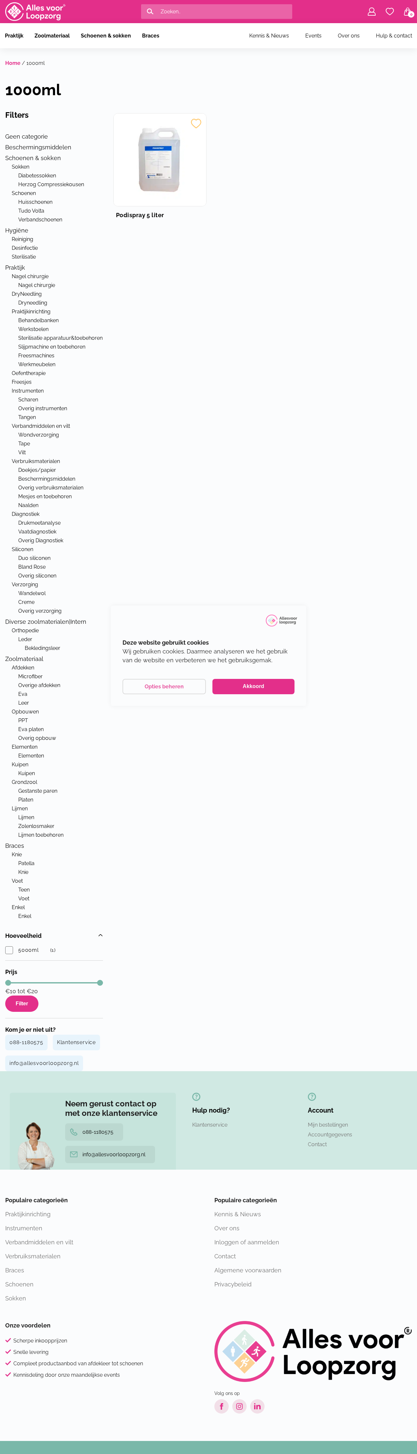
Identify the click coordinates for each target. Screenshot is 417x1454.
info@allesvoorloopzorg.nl (44, 1063)
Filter (22, 1003)
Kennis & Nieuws (269, 36)
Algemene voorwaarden (247, 1270)
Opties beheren (164, 686)
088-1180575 (26, 1042)
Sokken (15, 1298)
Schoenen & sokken (106, 36)
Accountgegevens (330, 1135)
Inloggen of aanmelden (246, 1242)
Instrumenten (23, 1228)
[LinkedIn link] (257, 1406)
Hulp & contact (394, 36)
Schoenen (19, 1284)
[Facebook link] (221, 1406)
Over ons (349, 36)
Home (13, 63)
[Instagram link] (239, 1406)
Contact (317, 1144)
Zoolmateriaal (52, 36)
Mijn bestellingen (328, 1125)
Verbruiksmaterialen (33, 1256)
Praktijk (14, 36)
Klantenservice (76, 1042)
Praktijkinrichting (27, 1214)
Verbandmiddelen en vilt (39, 1242)
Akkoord (253, 686)
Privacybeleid (233, 1284)
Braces (150, 36)
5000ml (28, 950)
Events (313, 36)
